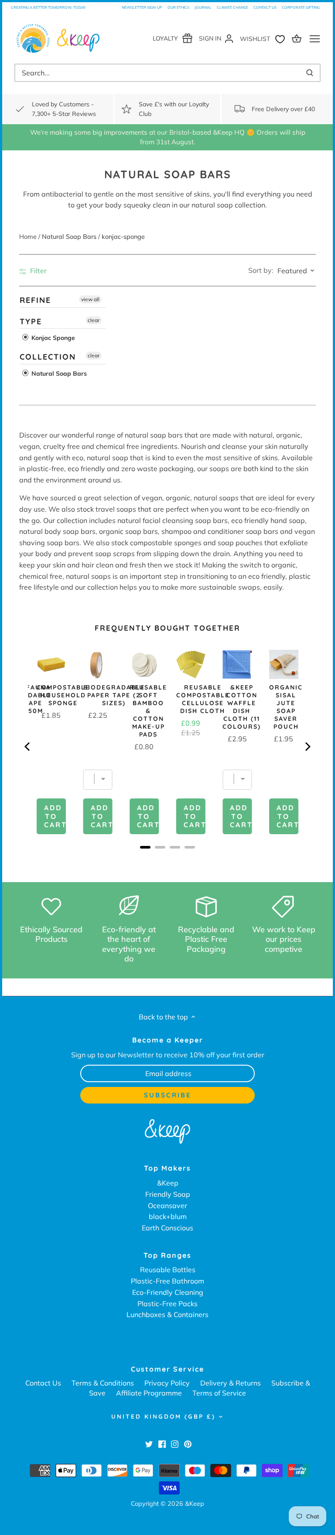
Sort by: (260, 270)
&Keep (167, 1182)
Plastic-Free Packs (167, 1303)
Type (31, 321)
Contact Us (265, 7)
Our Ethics (178, 7)
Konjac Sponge (52, 338)
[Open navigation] (315, 38)
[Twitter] (149, 1443)
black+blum (168, 1216)
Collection (48, 357)
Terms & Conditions (103, 1383)
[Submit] (310, 73)
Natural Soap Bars (58, 373)
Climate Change (232, 7)
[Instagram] (174, 1443)
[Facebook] (162, 1443)
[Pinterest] (187, 1443)
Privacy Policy (167, 1383)
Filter (37, 270)
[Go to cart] (297, 38)
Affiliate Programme (149, 1393)
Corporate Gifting (301, 7)
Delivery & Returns (230, 1383)
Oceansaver (167, 1205)
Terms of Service (219, 1393)
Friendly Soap (167, 1194)
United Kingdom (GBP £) (163, 1416)
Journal (203, 7)
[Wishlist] (264, 38)
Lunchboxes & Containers (167, 1314)
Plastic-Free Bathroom (167, 1281)
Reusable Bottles (167, 1269)
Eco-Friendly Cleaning (167, 1292)
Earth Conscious (167, 1227)
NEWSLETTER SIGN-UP (142, 7)
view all (90, 299)
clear (93, 319)
